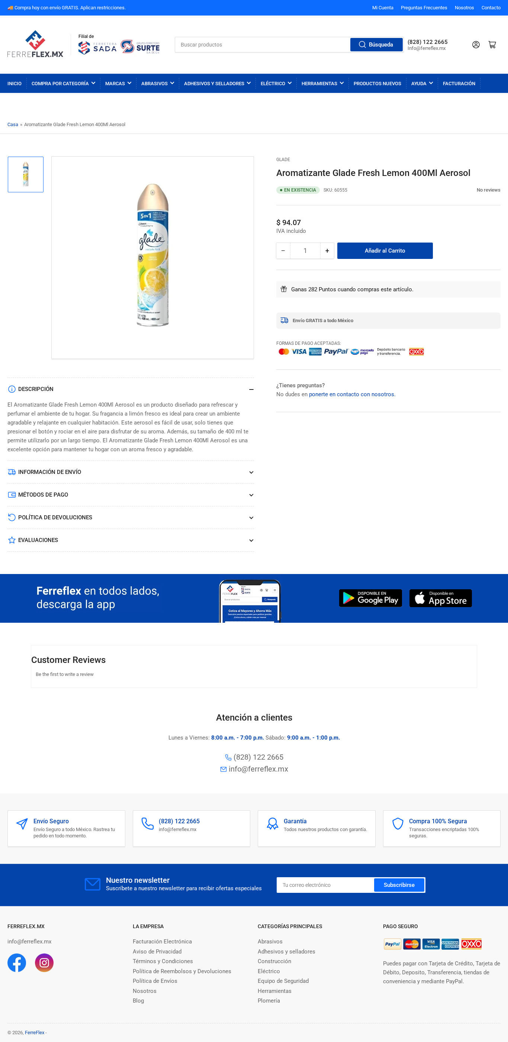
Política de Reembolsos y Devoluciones (182, 971)
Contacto (491, 7)
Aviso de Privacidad (157, 951)
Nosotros (464, 7)
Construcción (274, 961)
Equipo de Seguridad (283, 981)
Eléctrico (273, 83)
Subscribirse (399, 885)
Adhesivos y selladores (286, 951)
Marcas (115, 83)
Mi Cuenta (382, 7)
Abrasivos (154, 83)
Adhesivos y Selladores (214, 83)
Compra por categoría (60, 83)
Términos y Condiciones (163, 961)
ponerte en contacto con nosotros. (352, 394)
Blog (138, 1000)
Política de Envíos (155, 981)
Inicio (14, 83)
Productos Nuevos (377, 83)
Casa (12, 124)
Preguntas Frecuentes (424, 7)
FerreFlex (34, 1032)
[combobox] (289, 44)
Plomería (269, 1000)
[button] (473, 189)
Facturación (459, 83)
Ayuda (419, 83)
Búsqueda (381, 44)
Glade (283, 159)
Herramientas (319, 83)
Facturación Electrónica (162, 941)
